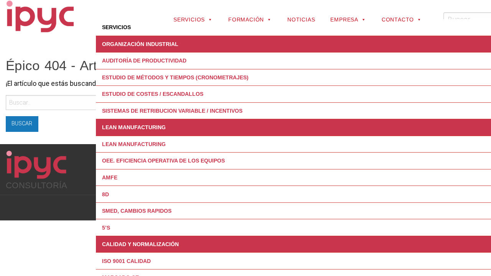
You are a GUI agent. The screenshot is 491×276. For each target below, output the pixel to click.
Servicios (189, 19)
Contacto (398, 19)
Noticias (301, 19)
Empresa (344, 19)
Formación (246, 19)
